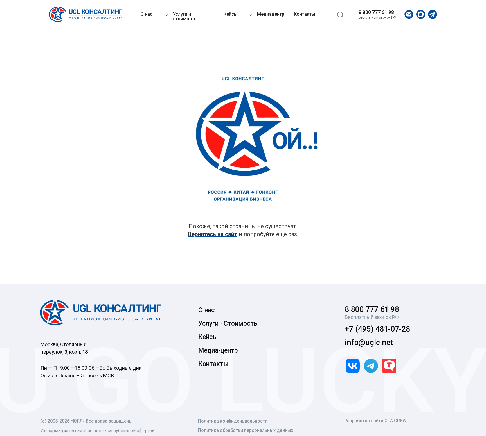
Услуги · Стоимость (227, 323)
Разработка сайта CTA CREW (375, 420)
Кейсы (231, 14)
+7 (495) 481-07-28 (377, 329)
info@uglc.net (369, 342)
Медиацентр (270, 14)
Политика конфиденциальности (232, 421)
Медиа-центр (218, 350)
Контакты (304, 14)
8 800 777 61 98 (376, 12)
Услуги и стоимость (185, 16)
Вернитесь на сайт (212, 234)
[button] (166, 14)
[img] (85, 14)
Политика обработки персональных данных (245, 430)
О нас (146, 14)
